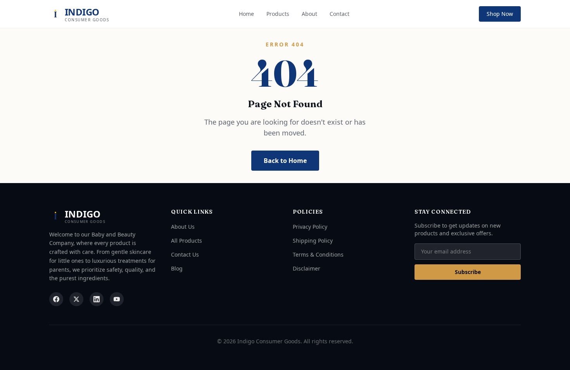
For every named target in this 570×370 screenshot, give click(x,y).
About (309, 13)
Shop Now (500, 13)
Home (246, 13)
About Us (183, 226)
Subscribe (468, 272)
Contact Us (185, 254)
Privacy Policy (310, 226)
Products (277, 13)
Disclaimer (306, 268)
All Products (186, 240)
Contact (339, 13)
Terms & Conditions (318, 254)
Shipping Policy (313, 240)
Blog (177, 268)
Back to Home (285, 160)
